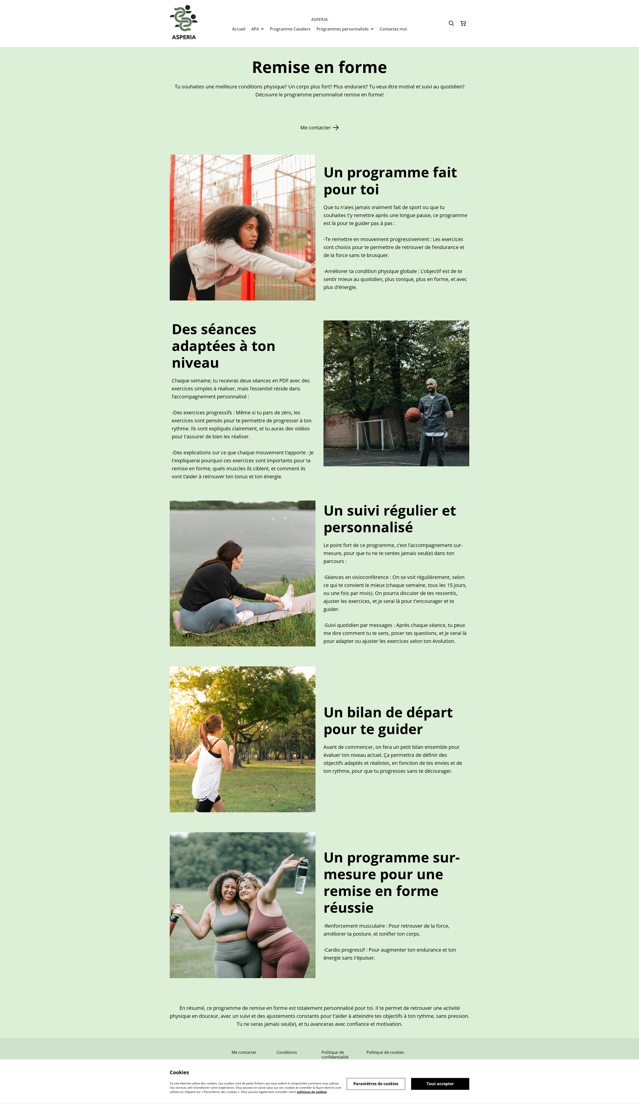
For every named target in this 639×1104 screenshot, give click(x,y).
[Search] (451, 23)
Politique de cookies (385, 1052)
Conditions (287, 1052)
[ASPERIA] (184, 23)
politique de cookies (312, 1092)
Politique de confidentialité (334, 1055)
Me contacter (244, 1052)
